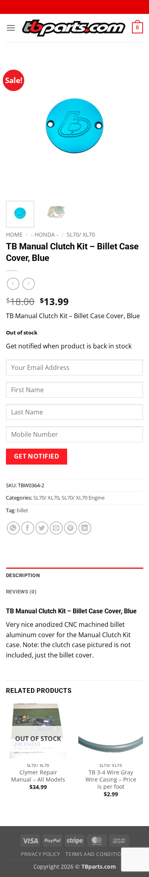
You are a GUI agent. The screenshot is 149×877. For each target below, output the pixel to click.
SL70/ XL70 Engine (83, 497)
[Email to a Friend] (56, 528)
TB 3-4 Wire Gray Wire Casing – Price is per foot (110, 779)
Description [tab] (23, 575)
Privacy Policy (40, 854)
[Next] (130, 126)
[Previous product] (28, 284)
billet (22, 510)
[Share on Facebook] (27, 528)
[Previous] (19, 126)
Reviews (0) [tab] (21, 592)
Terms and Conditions (97, 854)
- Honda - (44, 234)
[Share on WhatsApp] (13, 528)
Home (14, 234)
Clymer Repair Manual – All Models (38, 776)
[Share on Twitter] (41, 528)
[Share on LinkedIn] (84, 528)
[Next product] (13, 284)
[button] (10, 27)
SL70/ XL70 (81, 234)
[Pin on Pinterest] (70, 528)
